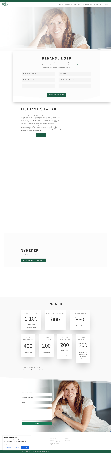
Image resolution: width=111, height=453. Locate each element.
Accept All (25, 447)
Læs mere (41, 135)
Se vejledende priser (56, 94)
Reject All (17, 447)
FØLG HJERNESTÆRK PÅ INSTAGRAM (33, 260)
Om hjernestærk (69, 4)
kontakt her (55, 175)
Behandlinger (77, 4)
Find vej (66, 444)
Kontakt (107, 4)
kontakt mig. (74, 64)
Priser (101, 4)
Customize (8, 447)
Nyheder (96, 4)
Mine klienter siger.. (88, 4)
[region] (17, 442)
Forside (61, 4)
